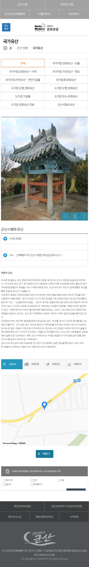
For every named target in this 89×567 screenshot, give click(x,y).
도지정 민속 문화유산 (66, 96)
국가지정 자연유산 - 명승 (66, 71)
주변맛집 (56, 364)
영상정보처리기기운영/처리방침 (66, 506)
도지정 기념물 (22, 96)
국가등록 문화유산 (66, 80)
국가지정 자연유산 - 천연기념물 (22, 80)
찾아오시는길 (14, 517)
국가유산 (38, 48)
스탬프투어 (44, 14)
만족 (35, 480)
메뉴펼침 (6, 27)
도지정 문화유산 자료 (23, 104)
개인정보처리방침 (22, 506)
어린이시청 (66, 4)
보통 (62, 480)
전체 (22, 63)
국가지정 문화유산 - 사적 (22, 71)
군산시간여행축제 (15, 14)
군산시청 (22, 4)
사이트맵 (74, 517)
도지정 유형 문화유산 (23, 88)
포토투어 (74, 14)
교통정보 (12, 364)
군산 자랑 (22, 48)
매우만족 (9, 480)
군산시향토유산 (66, 104)
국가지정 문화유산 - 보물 (66, 63)
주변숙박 (77, 364)
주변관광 (35, 364)
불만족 (8, 484)
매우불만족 (38, 484)
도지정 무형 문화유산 (66, 88)
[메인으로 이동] (46, 27)
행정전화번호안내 (44, 517)
